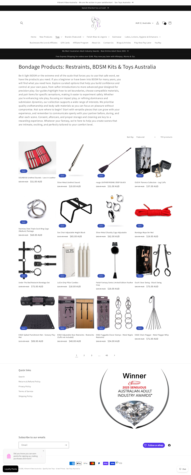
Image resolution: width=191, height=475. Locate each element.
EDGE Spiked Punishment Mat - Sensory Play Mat (37, 336)
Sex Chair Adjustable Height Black (71, 232)
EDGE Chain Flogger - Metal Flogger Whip (152, 335)
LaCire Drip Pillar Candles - (68, 283)
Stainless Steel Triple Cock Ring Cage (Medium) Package (34, 230)
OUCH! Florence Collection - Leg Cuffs (150, 182)
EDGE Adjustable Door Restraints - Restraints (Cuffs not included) (75, 336)
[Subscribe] (66, 445)
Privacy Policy (25, 386)
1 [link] (76, 355)
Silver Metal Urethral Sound (68, 182)
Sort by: (130, 137)
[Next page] (114, 355)
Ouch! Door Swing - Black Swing (148, 283)
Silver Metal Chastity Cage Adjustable (111, 232)
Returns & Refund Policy (29, 381)
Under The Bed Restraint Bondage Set (34, 283)
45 (107, 355)
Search (22, 376)
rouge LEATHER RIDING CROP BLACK (111, 182)
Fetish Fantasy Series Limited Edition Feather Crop (114, 284)
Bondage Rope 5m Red (144, 232)
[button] (22, 23)
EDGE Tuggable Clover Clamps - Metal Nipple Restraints (114, 336)
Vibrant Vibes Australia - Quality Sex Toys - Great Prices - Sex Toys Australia (52, 469)
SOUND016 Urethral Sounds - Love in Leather (37, 178)
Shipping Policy (25, 396)
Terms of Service (26, 391)
